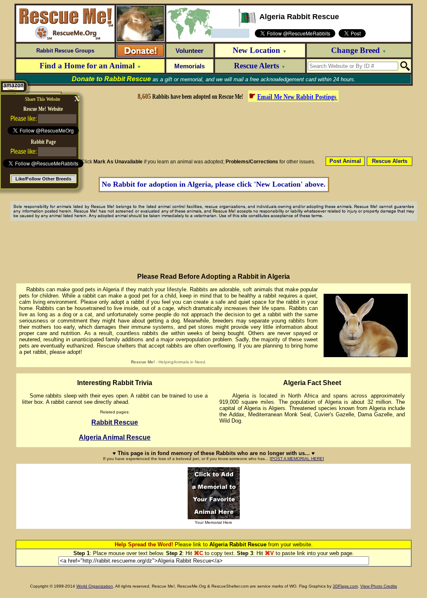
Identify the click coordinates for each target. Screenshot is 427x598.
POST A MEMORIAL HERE (297, 458)
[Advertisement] (237, 128)
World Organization (94, 586)
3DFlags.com (345, 586)
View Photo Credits (378, 586)
